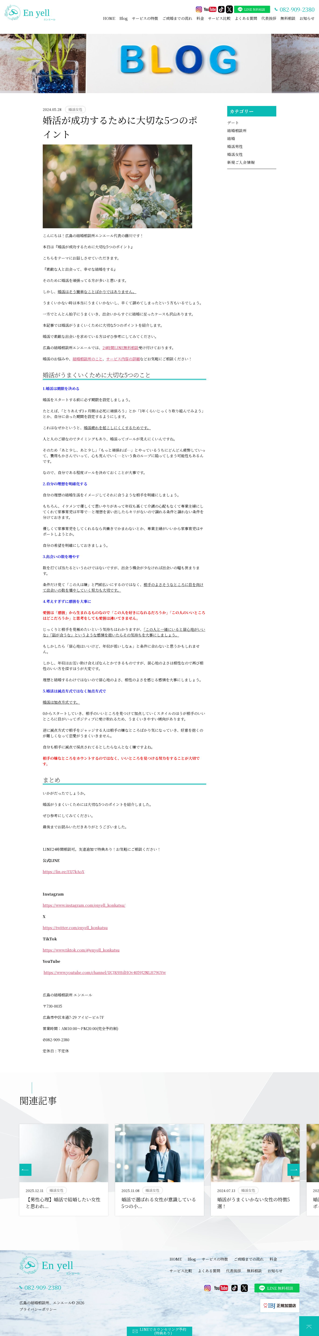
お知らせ (307, 18)
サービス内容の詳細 (123, 359)
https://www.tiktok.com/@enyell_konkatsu (81, 950)
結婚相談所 (237, 130)
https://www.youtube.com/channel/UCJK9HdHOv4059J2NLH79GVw (105, 972)
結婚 (231, 138)
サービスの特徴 (145, 18)
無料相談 (287, 18)
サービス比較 (219, 18)
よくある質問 (246, 18)
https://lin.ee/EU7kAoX (63, 871)
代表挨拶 (268, 18)
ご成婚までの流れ (177, 18)
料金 (200, 18)
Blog (123, 18)
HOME (109, 18)
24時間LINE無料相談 (120, 347)
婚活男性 (235, 146)
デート (233, 122)
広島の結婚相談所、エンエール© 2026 (51, 1302)
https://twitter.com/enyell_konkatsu (75, 927)
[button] (293, 1170)
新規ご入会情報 (241, 162)
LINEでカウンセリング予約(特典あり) (163, 1331)
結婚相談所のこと (88, 359)
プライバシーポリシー (38, 1309)
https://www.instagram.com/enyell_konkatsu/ (84, 905)
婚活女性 (235, 154)
